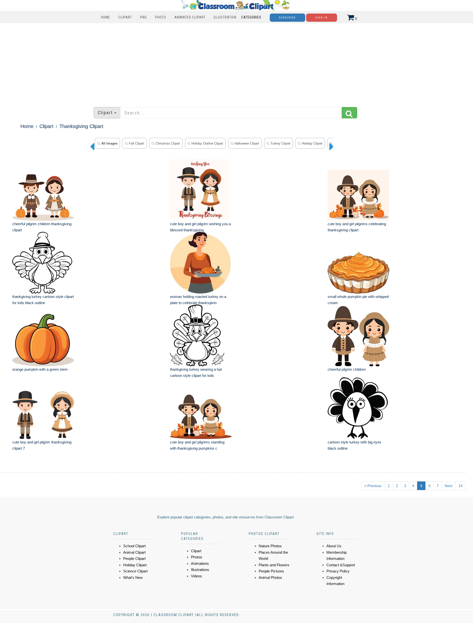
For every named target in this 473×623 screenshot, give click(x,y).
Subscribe (287, 17)
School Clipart (134, 546)
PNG (143, 17)
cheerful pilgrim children (347, 369)
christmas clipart (167, 143)
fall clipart (136, 143)
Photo (160, 17)
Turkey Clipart (280, 143)
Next (448, 486)
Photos (196, 557)
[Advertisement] (236, 62)
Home (105, 17)
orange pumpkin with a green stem (40, 369)
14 (460, 486)
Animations (200, 563)
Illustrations (200, 570)
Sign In (322, 17)
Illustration (225, 17)
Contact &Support (340, 565)
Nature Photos (270, 546)
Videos (196, 576)
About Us (333, 546)
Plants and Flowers (274, 565)
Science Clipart (135, 571)
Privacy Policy (338, 571)
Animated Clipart (189, 17)
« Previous (373, 486)
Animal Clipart (134, 552)
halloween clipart (246, 143)
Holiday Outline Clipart (206, 143)
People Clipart (134, 558)
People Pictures (271, 571)
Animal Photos (270, 577)
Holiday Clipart (311, 143)
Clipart (125, 17)
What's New (133, 577)
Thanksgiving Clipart (81, 126)
